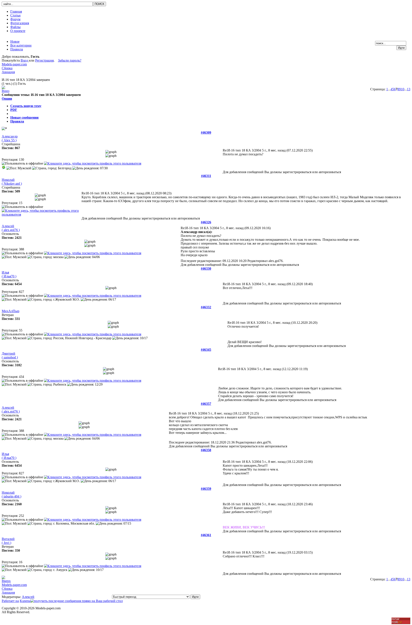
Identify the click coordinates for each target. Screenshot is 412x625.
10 (402, 89)
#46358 (206, 450)
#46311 (206, 176)
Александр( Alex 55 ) (10, 138)
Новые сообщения (24, 117)
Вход (25, 60)
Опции (7, 98)
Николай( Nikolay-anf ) (12, 181)
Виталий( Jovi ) (8, 541)
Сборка (7, 68)
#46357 (206, 404)
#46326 (206, 222)
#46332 (206, 307)
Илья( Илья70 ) (9, 274)
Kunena (25, 601)
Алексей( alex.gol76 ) (11, 228)
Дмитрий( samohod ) (10, 355)
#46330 (206, 268)
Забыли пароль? (69, 60)
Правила (17, 121)
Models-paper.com (14, 64)
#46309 (206, 132)
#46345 (206, 349)
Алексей (28, 597)
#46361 (206, 535)
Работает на (10, 601)
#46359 (206, 488)
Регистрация (44, 60)
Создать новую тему (25, 106)
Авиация (8, 72)
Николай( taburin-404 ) (11, 494)
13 (408, 89)
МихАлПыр (10, 311)
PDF (13, 110)
